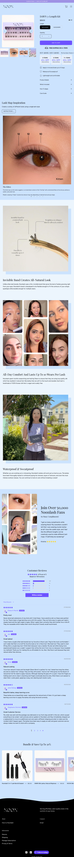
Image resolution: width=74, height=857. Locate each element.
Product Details (44, 80)
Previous (1, 156)
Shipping (5, 837)
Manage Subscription (9, 840)
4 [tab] (40, 197)
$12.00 (62, 783)
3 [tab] (37, 197)
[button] (26, 581)
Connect (42, 819)
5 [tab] (43, 197)
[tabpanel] (37, 156)
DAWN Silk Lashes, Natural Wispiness (45, 783)
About (3, 819)
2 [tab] (34, 197)
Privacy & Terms (7, 843)
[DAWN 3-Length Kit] (4, 52)
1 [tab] (31, 197)
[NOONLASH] (8, 6)
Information (5, 830)
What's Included (44, 84)
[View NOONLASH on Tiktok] (30, 852)
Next (73, 156)
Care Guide (43, 93)
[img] (70, 20)
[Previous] (5, 31)
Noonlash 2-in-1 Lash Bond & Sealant (13, 783)
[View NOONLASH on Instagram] (26, 852)
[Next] (31, 31)
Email (41, 823)
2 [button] (34, 731)
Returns (4, 834)
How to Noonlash (7, 823)
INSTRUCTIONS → (8, 111)
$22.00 (30, 783)
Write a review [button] (37, 595)
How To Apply (44, 89)
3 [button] (37, 731)
